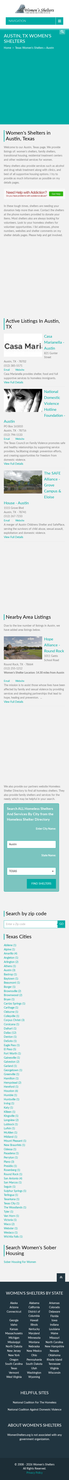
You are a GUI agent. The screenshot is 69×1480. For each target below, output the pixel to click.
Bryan (9, 999)
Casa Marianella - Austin (54, 342)
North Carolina (54, 1342)
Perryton (11, 1157)
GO (61, 924)
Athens (10, 966)
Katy (8, 1107)
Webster (11, 1228)
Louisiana (54, 1329)
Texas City (11, 1203)
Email (7, 370)
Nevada (54, 1351)
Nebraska (34, 1346)
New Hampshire (54, 1346)
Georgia (13, 1320)
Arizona (14, 1307)
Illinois (34, 1325)
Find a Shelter (62, 31)
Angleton (11, 958)
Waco (9, 1224)
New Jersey (14, 1351)
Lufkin (9, 1128)
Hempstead (12, 1082)
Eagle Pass (12, 1045)
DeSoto (10, 1041)
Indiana (54, 1325)
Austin (9, 970)
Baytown (11, 978)
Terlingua (11, 1195)
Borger (10, 987)
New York (14, 1355)
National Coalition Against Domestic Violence (34, 1409)
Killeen (9, 1112)
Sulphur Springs (15, 1191)
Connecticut (14, 1312)
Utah (34, 1368)
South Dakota (34, 1364)
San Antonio (13, 1178)
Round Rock (13, 1174)
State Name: (48, 855)
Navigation (17, 21)
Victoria (10, 1220)
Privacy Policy (34, 1473)
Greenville (11, 1074)
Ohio (34, 1355)
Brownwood (13, 995)
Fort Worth (12, 1053)
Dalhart (10, 1028)
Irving (9, 1103)
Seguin (10, 1187)
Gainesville (12, 1058)
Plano (9, 1162)
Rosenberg (12, 1170)
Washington (34, 1373)
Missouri (54, 1338)
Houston (11, 1091)
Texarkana (11, 1199)
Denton (10, 1037)
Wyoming (34, 1377)
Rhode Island (54, 1359)
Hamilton (11, 1078)
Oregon (14, 1359)
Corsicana (11, 1024)
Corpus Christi (14, 1020)
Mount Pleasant (15, 1141)
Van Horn (11, 1216)
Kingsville (11, 1116)
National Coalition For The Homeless (34, 1402)
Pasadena (11, 1153)
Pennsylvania (34, 1359)
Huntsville (11, 1099)
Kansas (14, 1329)
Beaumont (12, 982)
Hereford (11, 1087)
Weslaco (11, 1232)
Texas (14, 1368)
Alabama (34, 1303)
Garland (10, 1066)
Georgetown (13, 1070)
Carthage (11, 1007)
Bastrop (10, 974)
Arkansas (54, 1303)
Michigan (14, 1338)
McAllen (10, 1132)
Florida (54, 1316)
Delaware (54, 1312)
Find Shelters (41, 883)
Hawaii (34, 1320)
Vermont (14, 1373)
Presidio (10, 1166)
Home (7, 48)
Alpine (9, 949)
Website (19, 370)
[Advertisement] (34, 89)
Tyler (8, 1211)
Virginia (54, 1368)
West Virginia (14, 1377)
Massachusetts (14, 1333)
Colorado (54, 1307)
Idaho (14, 1325)
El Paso (10, 1049)
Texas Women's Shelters (29, 48)
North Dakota (14, 1346)
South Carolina (14, 1364)
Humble (10, 1095)
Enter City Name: (46, 829)
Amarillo (10, 953)
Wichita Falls (13, 1236)
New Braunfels (14, 1145)
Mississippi (14, 1342)
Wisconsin (54, 1373)
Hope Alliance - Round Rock (54, 645)
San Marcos (13, 1182)
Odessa (10, 1149)
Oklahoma (54, 1355)
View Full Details (13, 382)
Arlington (11, 962)
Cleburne (11, 1012)
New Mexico (34, 1351)
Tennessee (54, 1364)
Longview (11, 1120)
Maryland (34, 1333)
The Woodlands (15, 1207)
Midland (10, 1137)
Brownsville (12, 991)
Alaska (14, 1303)
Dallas (10, 1033)
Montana (34, 1342)
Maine (54, 1333)
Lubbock (11, 1124)
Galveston (11, 1062)
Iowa (54, 1320)
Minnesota (34, 1338)
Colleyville (11, 1016)
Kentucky (34, 1329)
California (34, 1307)
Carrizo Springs (14, 1003)
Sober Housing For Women (20, 1262)
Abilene (10, 945)
